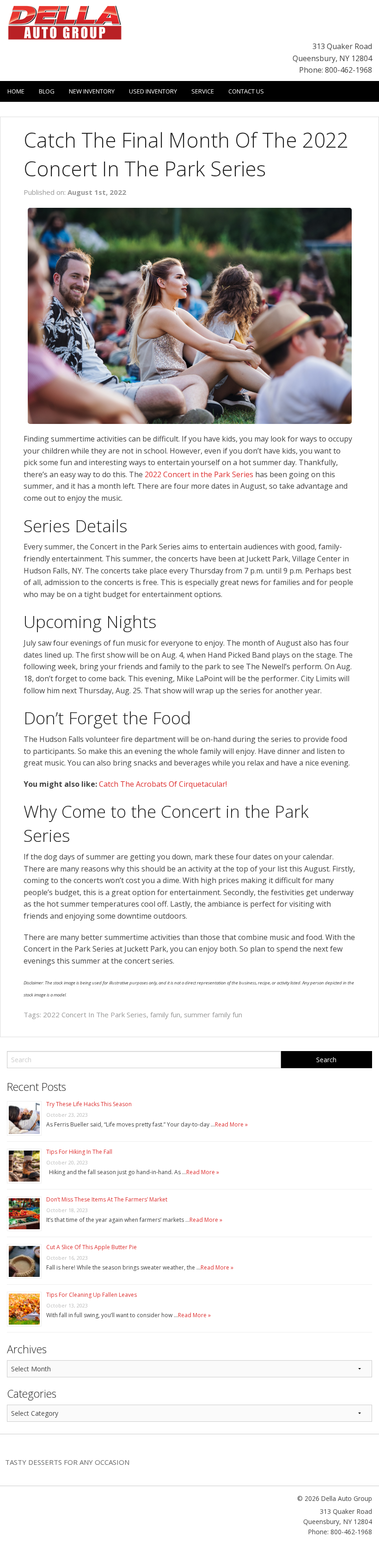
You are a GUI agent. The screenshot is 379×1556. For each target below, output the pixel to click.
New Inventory (92, 91)
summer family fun (213, 1014)
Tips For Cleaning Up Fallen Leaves (91, 1295)
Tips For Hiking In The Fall (79, 1152)
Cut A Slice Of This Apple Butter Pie (91, 1247)
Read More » (231, 1124)
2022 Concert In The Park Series (95, 1014)
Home (15, 91)
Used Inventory (153, 91)
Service (202, 91)
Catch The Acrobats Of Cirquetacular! (163, 784)
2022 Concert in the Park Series (199, 474)
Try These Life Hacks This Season (89, 1104)
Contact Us (246, 91)
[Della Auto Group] (64, 22)
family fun (165, 1014)
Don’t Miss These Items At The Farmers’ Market (106, 1199)
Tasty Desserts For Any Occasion (67, 1462)
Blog (47, 91)
